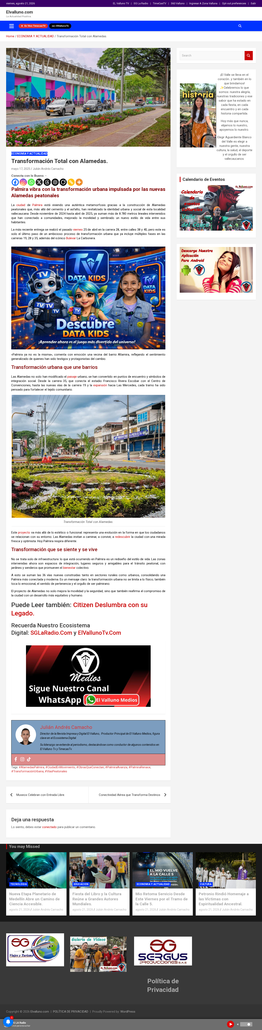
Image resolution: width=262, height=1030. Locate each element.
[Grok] (63, 182)
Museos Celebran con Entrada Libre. (40, 795)
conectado (49, 827)
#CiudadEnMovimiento (60, 767)
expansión (100, 385)
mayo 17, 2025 (20, 168)
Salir (253, 3)
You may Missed (24, 846)
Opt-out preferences (234, 3)
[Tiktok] (29, 759)
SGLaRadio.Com (51, 632)
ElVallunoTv (62, 26)
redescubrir (122, 537)
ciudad (20, 205)
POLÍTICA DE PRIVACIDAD (70, 1011)
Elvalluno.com (19, 12)
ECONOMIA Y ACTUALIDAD (29, 153)
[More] (79, 182)
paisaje (72, 376)
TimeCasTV (159, 3)
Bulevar (71, 238)
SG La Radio (141, 3)
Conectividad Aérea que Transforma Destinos (129, 795)
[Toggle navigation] (11, 26)
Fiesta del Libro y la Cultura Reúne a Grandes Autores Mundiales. (96, 899)
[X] (39, 182)
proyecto (24, 532)
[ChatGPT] (55, 182)
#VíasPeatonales (56, 771)
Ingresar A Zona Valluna (203, 3)
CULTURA (205, 884)
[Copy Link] (71, 182)
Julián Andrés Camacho (48, 168)
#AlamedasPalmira (31, 767)
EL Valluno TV (121, 3)
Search (249, 55)
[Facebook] (15, 182)
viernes (78, 229)
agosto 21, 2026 (19, 909)
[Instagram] (23, 182)
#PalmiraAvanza (116, 767)
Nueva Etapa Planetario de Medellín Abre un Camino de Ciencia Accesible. (34, 899)
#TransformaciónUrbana (27, 771)
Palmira (37, 205)
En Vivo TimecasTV (34, 26)
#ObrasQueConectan (90, 767)
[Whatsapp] (31, 182)
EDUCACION (81, 884)
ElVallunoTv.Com (99, 632)
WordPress (127, 1011)
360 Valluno (178, 3)
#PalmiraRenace (139, 767)
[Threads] (47, 182)
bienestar (69, 568)
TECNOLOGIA (18, 884)
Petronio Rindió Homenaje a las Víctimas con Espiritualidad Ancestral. (224, 899)
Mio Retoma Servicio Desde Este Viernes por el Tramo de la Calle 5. (162, 899)
